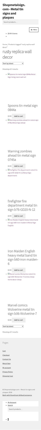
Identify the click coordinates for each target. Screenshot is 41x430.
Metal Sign (6, 363)
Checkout (6, 355)
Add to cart (18, 116)
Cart (4, 351)
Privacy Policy (8, 372)
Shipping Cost (8, 376)
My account (7, 368)
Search (10, 405)
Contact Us (7, 359)
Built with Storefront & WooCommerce (17, 395)
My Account (12, 402)
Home (5, 44)
